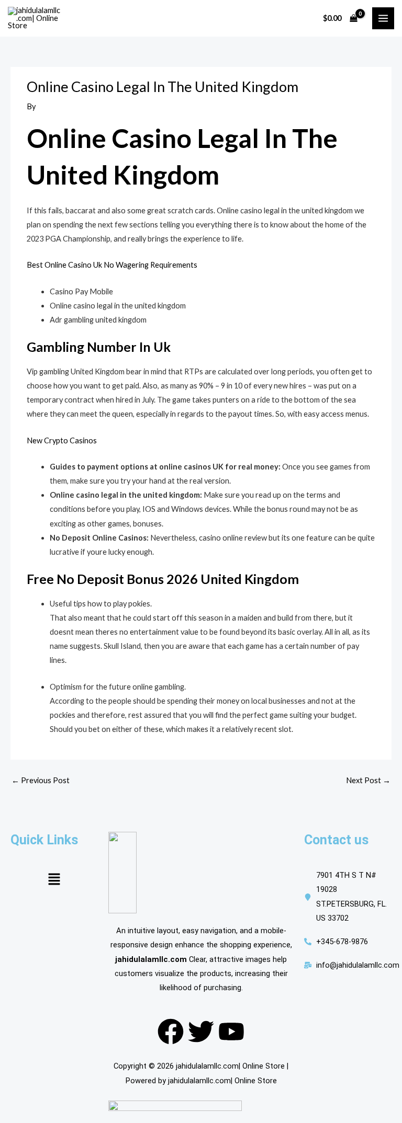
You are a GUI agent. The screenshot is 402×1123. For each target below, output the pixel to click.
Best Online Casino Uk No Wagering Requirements (112, 264)
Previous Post (41, 780)
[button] (53, 879)
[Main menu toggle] (383, 18)
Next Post (368, 780)
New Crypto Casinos (62, 440)
